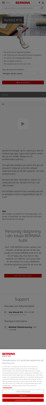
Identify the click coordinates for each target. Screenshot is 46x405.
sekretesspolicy (7, 388)
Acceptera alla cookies (23, 400)
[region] (23, 377)
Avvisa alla (23, 396)
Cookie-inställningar (23, 391)
